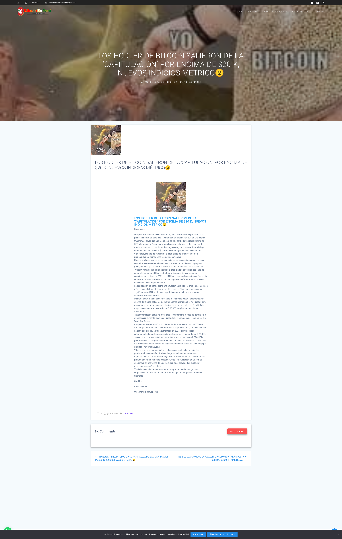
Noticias (129, 413)
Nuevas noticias (300, 11)
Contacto (319, 11)
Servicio (252, 11)
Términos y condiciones (222, 534)
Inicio (240, 11)
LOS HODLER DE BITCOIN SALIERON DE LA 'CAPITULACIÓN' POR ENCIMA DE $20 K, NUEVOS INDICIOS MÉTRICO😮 (170, 221)
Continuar (198, 534)
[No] (338, 534)
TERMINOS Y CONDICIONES (274, 11)
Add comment (237, 431)
